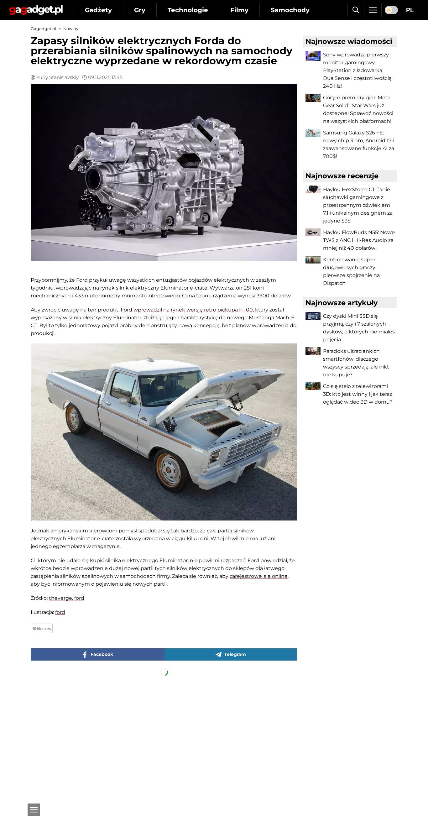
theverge (60, 598)
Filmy (239, 10)
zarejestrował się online (259, 576)
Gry (139, 10)
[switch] (391, 10)
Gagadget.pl (43, 28)
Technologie (188, 10)
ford (79, 598)
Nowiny (70, 28)
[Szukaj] (355, 10)
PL (410, 10)
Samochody (290, 10)
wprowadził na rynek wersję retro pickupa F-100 (193, 310)
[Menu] (373, 10)
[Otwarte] (34, 809)
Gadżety (98, 10)
